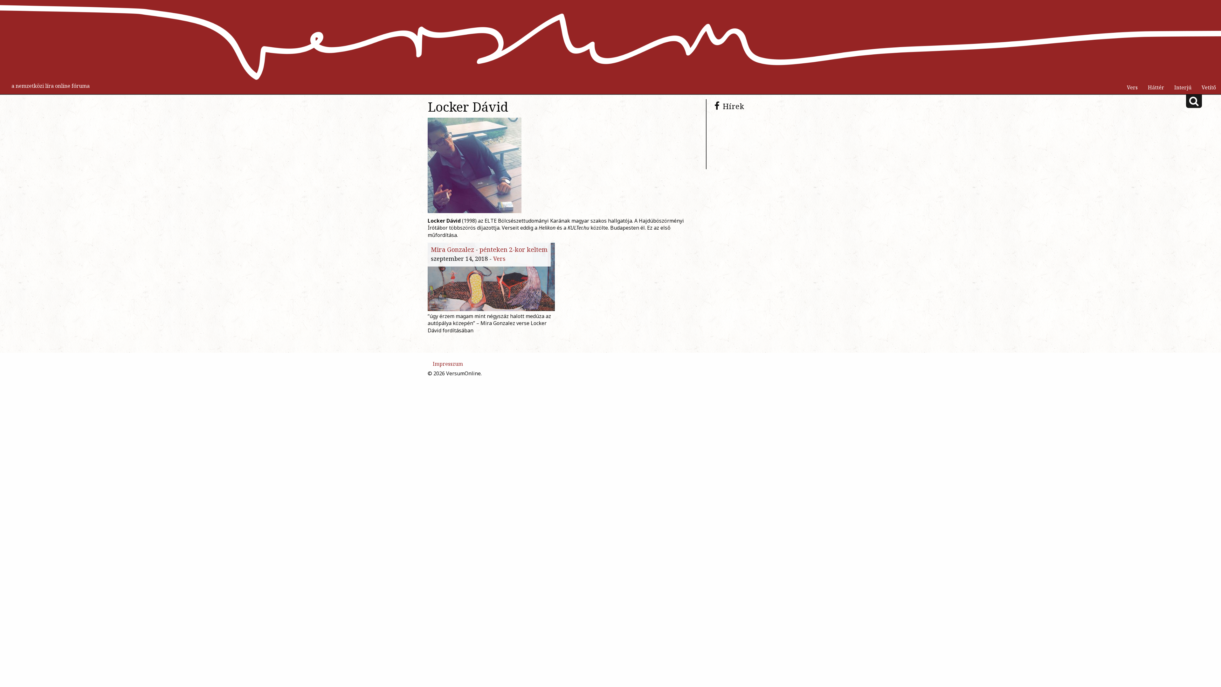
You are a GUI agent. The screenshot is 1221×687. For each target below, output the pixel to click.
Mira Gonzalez (452, 249)
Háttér (1156, 87)
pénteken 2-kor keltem (513, 249)
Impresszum (448, 363)
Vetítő (1209, 87)
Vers (1132, 87)
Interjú (1182, 87)
